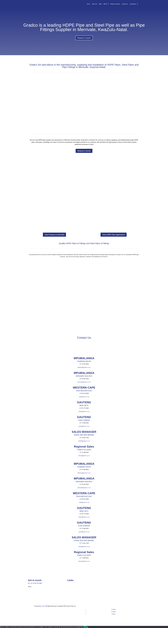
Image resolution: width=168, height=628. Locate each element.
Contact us (125, 4)
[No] (87, 627)
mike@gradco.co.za (84, 411)
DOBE (43, 606)
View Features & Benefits (54, 235)
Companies (133, 4)
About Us (94, 4)
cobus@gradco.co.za (84, 455)
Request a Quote (115, 4)
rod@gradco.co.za (84, 396)
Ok (85, 627)
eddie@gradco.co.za (84, 441)
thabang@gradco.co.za (84, 367)
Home (88, 4)
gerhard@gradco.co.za (84, 382)
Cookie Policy (71, 583)
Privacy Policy (71, 586)
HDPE (105, 4)
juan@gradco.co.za (84, 426)
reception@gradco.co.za (38, 586)
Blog (100, 4)
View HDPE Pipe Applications (113, 235)
